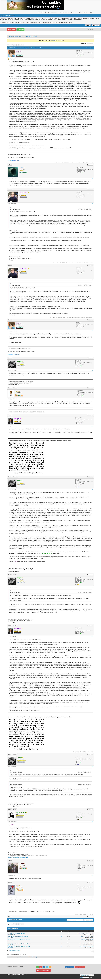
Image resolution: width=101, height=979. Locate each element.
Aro (56, 509)
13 (61, 939)
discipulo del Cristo (71, 262)
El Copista (91, 936)
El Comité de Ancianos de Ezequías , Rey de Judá (19, 946)
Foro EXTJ (34, 36)
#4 (92, 279)
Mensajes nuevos (53, 12)
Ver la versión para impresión (14, 950)
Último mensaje (81, 933)
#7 (92, 398)
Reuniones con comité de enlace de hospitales (18, 936)
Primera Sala (27, 36)
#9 (92, 489)
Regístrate (21, 29)
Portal (41, 12)
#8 (92, 426)
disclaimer (54, 40)
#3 (92, 203)
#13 (92, 821)
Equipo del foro (80, 967)
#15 (92, 896)
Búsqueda (74, 12)
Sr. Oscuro (91, 939)
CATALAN (70, 162)
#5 (92, 330)
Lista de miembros (84, 12)
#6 (92, 370)
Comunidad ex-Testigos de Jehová (15, 36)
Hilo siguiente (19, 919)
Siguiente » (21, 44)
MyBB (13, 974)
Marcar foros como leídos (44, 970)
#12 (92, 766)
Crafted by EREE (17, 974)
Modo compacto (89, 47)
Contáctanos (70, 967)
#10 (92, 587)
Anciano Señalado (11, 934)
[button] (91, 12)
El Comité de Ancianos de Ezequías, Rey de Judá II (19, 943)
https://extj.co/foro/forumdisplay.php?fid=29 (18, 857)
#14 (92, 875)
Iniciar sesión (12, 29)
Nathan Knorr (10, 944)
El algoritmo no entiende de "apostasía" (17, 933)
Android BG (24, 974)
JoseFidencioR (90, 751)
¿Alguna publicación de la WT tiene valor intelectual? (19, 939)
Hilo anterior (11, 919)
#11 (92, 636)
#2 (92, 178)
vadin (92, 914)
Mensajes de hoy (64, 12)
